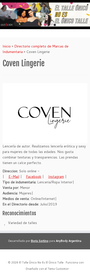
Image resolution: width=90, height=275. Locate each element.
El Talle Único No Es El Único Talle (41, 262)
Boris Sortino (39, 241)
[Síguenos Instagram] (19, 255)
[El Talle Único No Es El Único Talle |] (45, 15)
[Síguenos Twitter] (24, 255)
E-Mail (13, 176)
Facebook (33, 176)
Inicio (6, 46)
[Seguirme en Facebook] (13, 255)
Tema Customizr (58, 269)
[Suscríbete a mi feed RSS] (7, 255)
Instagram (56, 176)
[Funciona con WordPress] (22, 267)
